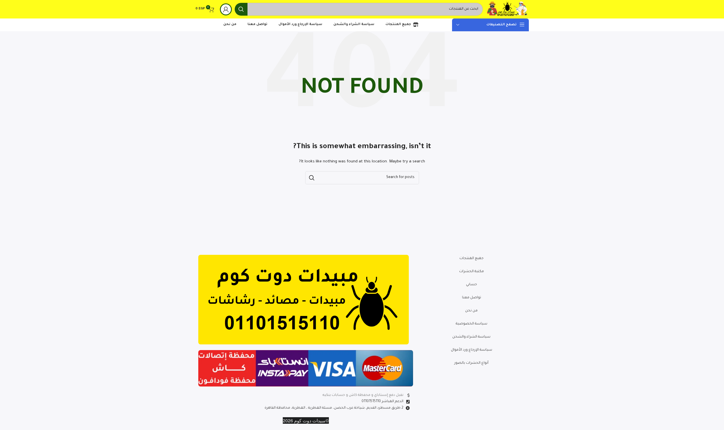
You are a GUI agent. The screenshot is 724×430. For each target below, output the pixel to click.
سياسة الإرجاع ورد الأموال (471, 350)
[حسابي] (226, 9)
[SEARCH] (241, 9)
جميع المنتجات (471, 259)
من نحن (471, 311)
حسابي (471, 285)
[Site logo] (507, 10)
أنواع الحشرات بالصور (471, 363)
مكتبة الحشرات (471, 272)
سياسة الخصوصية (471, 324)
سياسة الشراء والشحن (471, 337)
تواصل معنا (471, 298)
